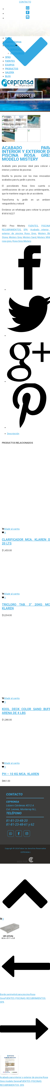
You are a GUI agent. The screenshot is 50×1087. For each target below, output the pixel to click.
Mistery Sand (29, 237)
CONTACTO (25, 2)
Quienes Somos (13, 41)
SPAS (8, 57)
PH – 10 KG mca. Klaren (20, 774)
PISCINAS (10, 45)
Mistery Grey (15, 237)
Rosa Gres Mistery (21, 241)
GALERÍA (9, 72)
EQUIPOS (9, 64)
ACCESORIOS (17, 53)
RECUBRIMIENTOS (11, 229)
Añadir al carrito (12, 529)
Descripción (13, 433)
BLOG (8, 76)
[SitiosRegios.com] (31, 861)
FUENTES (10, 61)
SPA (25, 229)
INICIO (8, 38)
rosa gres (7, 241)
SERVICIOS (16, 49)
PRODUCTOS (11, 68)
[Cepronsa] (17, 87)
